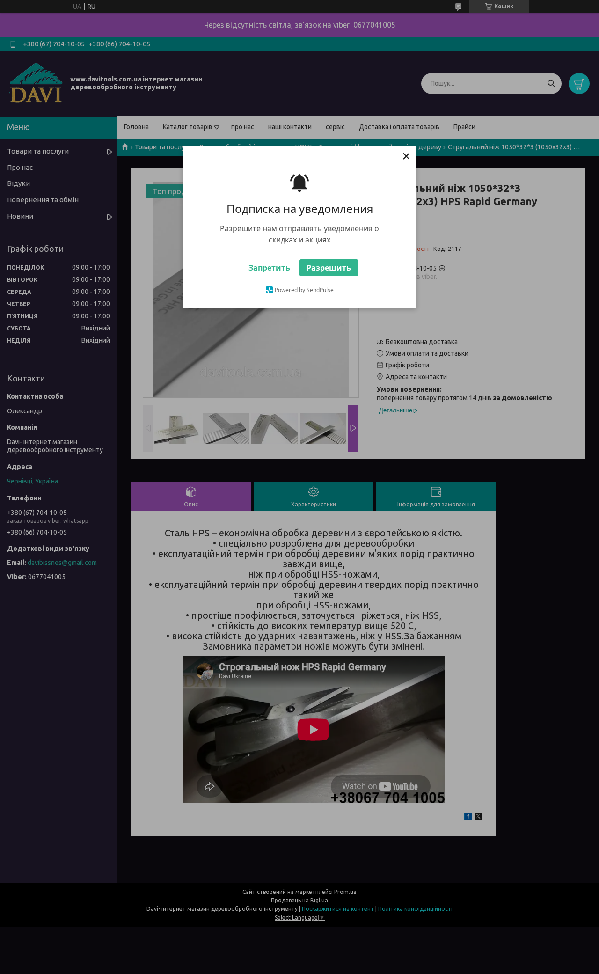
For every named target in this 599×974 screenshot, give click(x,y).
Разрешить (329, 268)
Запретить (269, 268)
